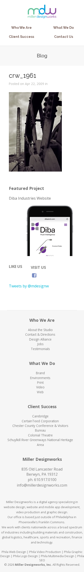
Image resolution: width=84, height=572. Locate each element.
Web (40, 392)
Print (40, 382)
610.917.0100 (45, 479)
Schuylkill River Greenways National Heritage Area (40, 442)
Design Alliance (40, 339)
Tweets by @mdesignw (29, 286)
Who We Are (21, 27)
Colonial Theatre (40, 435)
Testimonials (40, 349)
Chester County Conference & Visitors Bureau (40, 427)
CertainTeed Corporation (40, 421)
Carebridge (40, 416)
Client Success (21, 37)
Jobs (40, 344)
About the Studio (40, 330)
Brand (40, 373)
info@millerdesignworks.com (42, 485)
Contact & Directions (40, 334)
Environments (40, 378)
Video (40, 387)
